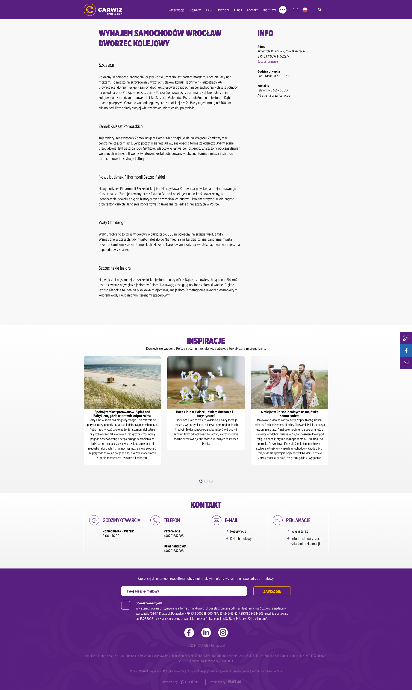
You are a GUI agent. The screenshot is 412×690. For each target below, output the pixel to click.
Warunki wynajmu (150, 671)
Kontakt (252, 10)
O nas (238, 10)
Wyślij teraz (299, 531)
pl (305, 10)
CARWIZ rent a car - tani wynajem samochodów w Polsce (103, 10)
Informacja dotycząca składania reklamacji (306, 541)
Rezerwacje (238, 531)
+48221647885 (174, 535)
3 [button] (211, 481)
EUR (295, 10)
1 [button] (201, 481)
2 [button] (206, 481)
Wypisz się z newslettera (266, 671)
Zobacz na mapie (268, 61)
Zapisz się (272, 591)
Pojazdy (195, 10)
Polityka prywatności (206, 671)
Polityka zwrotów (173, 671)
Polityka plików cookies (235, 671)
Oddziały (223, 10)
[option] (122, 410)
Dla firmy (269, 10)
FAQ (209, 10)
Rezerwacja (176, 10)
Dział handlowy (241, 538)
